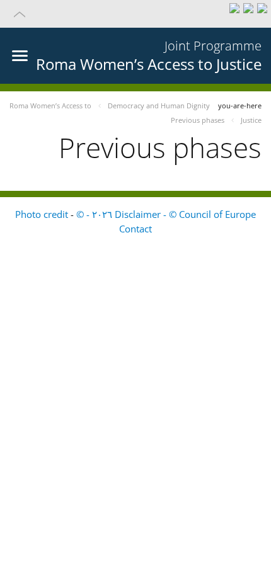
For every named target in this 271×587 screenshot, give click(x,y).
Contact (135, 228)
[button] (135, 14)
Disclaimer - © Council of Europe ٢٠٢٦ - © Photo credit (135, 214)
